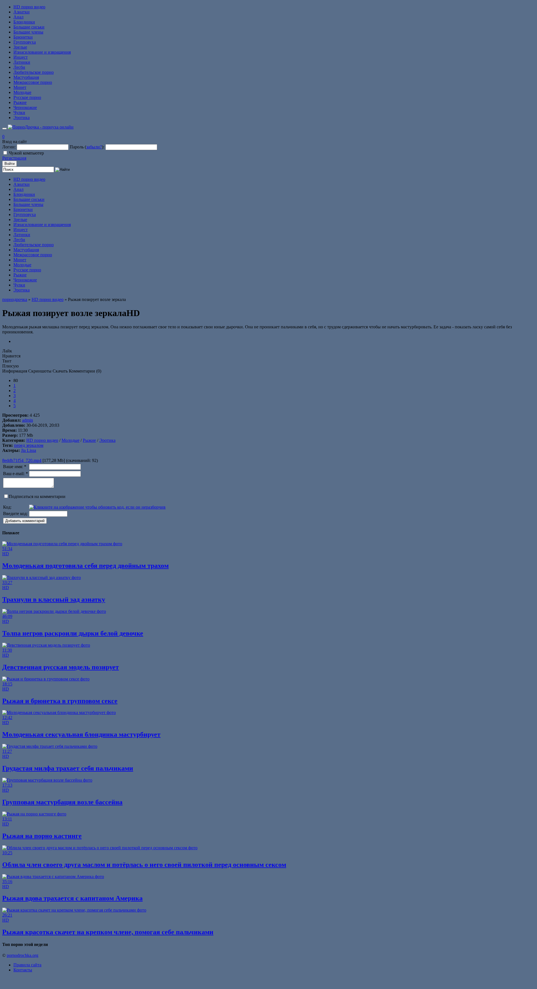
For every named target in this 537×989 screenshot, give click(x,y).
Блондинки (24, 22)
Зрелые (20, 47)
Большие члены (28, 32)
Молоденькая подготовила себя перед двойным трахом (85, 565)
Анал (18, 17)
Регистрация (14, 158)
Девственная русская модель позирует (60, 667)
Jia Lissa (28, 450)
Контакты (22, 969)
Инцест (20, 57)
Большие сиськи (28, 27)
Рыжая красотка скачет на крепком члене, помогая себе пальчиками (107, 932)
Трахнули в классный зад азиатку (53, 599)
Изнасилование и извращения (42, 52)
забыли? (94, 146)
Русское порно (27, 97)
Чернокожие (25, 107)
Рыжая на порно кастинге (42, 835)
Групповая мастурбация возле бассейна (62, 802)
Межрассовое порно (32, 82)
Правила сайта (27, 964)
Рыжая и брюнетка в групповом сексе (59, 701)
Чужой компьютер (26, 153)
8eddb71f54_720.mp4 (21, 460)
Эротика (21, 117)
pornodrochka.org (22, 955)
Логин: (9, 146)
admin (27, 420)
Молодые (22, 92)
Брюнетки (23, 37)
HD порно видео (29, 6)
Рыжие (20, 102)
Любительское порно (33, 72)
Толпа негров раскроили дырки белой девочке (72, 633)
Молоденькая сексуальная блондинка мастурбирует (81, 734)
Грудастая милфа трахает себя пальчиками (67, 768)
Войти (9, 164)
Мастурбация (26, 77)
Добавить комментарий (24, 521)
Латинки (21, 62)
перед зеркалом (28, 445)
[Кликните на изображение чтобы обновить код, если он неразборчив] (97, 507)
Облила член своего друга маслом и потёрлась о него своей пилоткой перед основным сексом (144, 864)
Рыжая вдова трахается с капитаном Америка (72, 898)
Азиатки (21, 12)
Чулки (19, 112)
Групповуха (24, 42)
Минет (19, 87)
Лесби (19, 67)
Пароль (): (87, 146)
